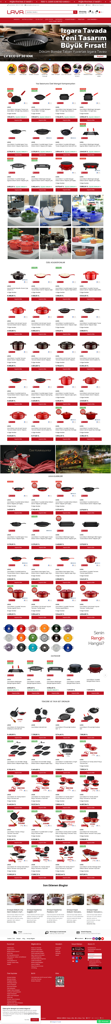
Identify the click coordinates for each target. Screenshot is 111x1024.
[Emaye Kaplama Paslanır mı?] (55, 899)
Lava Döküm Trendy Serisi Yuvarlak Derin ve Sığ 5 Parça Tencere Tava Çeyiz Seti (66, 832)
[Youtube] (73, 961)
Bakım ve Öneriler (36, 948)
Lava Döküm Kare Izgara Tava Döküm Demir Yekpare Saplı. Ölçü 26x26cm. (41, 572)
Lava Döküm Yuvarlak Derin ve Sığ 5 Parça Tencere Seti (42, 832)
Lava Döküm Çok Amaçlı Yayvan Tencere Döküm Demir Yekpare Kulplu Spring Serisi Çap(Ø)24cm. (90, 394)
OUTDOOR (58, 19)
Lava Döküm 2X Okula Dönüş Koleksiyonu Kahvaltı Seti (15, 728)
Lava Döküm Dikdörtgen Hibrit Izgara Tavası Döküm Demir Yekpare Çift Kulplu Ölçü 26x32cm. (91, 537)
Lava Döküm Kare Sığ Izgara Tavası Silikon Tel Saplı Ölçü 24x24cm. (66, 110)
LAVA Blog (34, 968)
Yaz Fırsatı (10, 89)
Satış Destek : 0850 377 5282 (16, 5)
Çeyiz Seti (10, 997)
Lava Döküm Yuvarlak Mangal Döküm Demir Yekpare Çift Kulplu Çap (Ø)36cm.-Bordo (94, 680)
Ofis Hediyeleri (11, 988)
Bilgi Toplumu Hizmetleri (38, 955)
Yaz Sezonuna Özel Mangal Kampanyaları (55, 83)
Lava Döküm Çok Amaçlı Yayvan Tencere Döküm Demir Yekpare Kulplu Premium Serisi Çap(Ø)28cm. (66, 359)
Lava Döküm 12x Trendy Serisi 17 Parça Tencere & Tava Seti (65, 867)
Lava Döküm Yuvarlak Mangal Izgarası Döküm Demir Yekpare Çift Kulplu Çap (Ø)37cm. (17, 179)
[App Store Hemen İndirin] (79, 953)
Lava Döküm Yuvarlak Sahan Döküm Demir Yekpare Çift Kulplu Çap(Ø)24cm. (66, 503)
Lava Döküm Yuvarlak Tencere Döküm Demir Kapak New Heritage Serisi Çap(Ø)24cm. (90, 429)
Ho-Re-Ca (39, 19)
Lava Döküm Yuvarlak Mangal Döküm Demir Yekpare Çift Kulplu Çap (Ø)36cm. (66, 179)
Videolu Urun (49, 138)
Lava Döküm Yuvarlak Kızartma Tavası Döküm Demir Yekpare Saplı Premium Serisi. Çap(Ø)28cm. (66, 324)
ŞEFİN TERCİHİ (49, 19)
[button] (101, 12)
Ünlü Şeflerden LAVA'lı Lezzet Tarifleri (41, 977)
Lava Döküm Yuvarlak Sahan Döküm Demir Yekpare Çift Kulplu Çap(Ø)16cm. (18, 503)
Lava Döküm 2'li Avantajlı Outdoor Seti (90, 728)
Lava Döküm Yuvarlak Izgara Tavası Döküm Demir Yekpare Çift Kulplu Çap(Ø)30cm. (42, 537)
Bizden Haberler (35, 981)
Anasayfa (58, 948)
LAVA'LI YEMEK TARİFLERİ (55, 21)
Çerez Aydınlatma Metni (31, 1013)
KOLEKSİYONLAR (69, 19)
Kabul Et (34, 1019)
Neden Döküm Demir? (13, 951)
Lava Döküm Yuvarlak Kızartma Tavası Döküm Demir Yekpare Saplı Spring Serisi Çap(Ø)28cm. (17, 394)
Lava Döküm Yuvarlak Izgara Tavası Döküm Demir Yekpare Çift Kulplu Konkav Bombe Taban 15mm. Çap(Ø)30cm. (42, 145)
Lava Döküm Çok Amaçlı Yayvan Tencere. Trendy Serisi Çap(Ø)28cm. (89, 607)
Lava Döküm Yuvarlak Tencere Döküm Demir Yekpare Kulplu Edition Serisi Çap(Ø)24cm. (91, 289)
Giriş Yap (58, 951)
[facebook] (96, 938)
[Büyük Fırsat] (55, 43)
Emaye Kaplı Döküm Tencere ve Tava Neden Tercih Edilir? (95, 911)
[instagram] (93, 938)
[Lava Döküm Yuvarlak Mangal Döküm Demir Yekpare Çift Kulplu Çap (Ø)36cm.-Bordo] (95, 669)
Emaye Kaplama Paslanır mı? (54, 911)
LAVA (9, 107)
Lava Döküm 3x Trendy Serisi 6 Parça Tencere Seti (16, 797)
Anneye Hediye (11, 977)
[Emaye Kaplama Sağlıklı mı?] (35, 899)
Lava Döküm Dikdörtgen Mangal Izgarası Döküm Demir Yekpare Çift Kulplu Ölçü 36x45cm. (41, 179)
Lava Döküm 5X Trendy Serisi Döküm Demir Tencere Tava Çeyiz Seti (18, 867)
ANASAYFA (17, 19)
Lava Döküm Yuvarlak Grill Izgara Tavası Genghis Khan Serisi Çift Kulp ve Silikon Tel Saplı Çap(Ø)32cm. (66, 145)
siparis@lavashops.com (32, 5)
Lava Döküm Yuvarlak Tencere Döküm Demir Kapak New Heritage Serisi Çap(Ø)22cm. (66, 429)
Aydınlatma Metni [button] (94, 965)
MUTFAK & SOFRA (27, 19)
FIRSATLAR (81, 19)
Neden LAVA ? (11, 949)
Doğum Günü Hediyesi (13, 990)
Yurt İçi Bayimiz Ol (12, 960)
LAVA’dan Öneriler (36, 979)
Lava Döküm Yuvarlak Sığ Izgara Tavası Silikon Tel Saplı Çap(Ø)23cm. (40, 110)
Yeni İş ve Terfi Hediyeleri (14, 992)
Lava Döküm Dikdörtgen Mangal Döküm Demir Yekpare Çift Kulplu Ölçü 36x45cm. (90, 179)
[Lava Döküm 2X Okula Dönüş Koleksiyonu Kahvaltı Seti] (18, 714)
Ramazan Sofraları (12, 1004)
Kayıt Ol (58, 949)
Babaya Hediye (11, 979)
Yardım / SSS (11, 938)
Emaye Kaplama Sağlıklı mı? (34, 911)
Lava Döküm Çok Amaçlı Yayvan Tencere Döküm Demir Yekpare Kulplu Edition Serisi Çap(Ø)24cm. (17, 324)
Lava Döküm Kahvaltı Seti (39, 727)
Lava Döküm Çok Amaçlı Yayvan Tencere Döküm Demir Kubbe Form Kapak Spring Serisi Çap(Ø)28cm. (42, 429)
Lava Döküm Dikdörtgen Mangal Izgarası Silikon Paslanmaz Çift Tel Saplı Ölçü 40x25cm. (90, 145)
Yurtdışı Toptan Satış (12, 962)
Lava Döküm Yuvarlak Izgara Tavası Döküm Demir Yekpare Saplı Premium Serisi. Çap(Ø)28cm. (90, 324)
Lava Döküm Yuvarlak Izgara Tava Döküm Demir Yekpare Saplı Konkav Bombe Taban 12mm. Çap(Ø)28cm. (18, 145)
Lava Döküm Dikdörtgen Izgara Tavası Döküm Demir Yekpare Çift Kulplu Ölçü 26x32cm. (66, 537)
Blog (24, 938)
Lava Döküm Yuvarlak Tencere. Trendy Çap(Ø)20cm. (89, 572)
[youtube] (102, 938)
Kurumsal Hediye (12, 986)
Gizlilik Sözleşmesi (36, 957)
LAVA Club (10, 953)
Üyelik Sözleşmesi (36, 960)
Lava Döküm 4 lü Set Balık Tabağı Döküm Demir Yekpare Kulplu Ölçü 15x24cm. (17, 762)
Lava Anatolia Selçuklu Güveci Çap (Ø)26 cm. (17, 289)
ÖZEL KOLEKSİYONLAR (55, 262)
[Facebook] (77, 957)
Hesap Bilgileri (31, 938)
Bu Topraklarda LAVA (13, 955)
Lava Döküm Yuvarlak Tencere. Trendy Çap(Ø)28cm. (65, 607)
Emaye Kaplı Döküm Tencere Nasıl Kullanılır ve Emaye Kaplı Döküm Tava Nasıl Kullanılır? (75, 911)
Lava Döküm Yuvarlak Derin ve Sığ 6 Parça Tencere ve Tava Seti (66, 762)
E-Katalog (10, 959)
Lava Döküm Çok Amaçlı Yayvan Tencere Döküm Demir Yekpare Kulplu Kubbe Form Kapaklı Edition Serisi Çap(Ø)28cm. (41, 324)
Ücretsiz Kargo (12, 138)
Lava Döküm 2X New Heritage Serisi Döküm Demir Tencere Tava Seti (90, 867)
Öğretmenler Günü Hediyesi (15, 1003)
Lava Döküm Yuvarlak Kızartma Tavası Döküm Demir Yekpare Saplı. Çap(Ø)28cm (90, 503)
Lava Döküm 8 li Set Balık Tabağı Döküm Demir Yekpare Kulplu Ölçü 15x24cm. (41, 762)
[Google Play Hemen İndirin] (79, 949)
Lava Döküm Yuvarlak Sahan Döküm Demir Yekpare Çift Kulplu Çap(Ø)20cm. (42, 503)
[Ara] (75, 12)
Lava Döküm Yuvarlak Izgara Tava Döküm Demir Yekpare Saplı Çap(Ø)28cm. (17, 537)
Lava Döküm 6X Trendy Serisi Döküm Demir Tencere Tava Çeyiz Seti (90, 832)
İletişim (89, 5)
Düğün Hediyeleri (12, 994)
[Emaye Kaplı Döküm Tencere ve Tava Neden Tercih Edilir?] (95, 899)
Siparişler (81, 5)
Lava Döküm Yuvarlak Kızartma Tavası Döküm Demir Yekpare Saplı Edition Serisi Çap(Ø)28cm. (41, 289)
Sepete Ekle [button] (18, 155)
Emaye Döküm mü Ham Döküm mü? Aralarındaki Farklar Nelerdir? (15, 911)
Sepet (57, 955)
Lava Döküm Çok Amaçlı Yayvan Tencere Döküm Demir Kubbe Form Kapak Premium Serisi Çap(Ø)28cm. (91, 359)
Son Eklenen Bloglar (55, 885)
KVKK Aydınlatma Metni (37, 953)
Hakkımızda (10, 948)
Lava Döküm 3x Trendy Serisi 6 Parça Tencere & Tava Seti (40, 797)
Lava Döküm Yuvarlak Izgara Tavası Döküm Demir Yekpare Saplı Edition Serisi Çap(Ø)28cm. (66, 289)
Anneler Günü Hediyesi (13, 999)
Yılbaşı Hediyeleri (12, 1001)
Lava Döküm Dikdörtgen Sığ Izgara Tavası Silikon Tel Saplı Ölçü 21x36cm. (90, 110)
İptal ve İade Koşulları (37, 951)
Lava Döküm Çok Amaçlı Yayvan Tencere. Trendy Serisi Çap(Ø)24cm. (41, 607)
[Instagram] (73, 957)
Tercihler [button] (26, 1019)
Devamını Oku (11, 922)
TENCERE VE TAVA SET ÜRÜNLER (55, 701)
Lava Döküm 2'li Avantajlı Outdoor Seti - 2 (66, 728)
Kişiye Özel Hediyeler (13, 995)
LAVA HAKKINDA (91, 19)
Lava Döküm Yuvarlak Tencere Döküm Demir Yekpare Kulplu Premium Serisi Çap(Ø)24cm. (16, 359)
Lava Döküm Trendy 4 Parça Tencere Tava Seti (15, 832)
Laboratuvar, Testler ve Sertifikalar (16, 957)
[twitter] (99, 938)
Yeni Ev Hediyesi (11, 984)
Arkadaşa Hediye (12, 983)
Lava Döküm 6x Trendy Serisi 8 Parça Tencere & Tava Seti (40, 867)
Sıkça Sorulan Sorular (37, 966)
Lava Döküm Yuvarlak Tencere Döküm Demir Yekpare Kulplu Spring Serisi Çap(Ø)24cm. (66, 394)
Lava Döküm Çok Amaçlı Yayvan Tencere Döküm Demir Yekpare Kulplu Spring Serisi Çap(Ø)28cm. (17, 429)
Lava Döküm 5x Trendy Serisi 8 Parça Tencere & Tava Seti (89, 797)
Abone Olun (95, 968)
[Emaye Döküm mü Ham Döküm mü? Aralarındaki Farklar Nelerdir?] (15, 899)
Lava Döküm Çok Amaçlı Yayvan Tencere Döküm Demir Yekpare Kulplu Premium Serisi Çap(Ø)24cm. (42, 359)
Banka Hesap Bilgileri (37, 962)
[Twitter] (80, 957)
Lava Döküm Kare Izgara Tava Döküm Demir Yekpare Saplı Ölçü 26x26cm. (66, 572)
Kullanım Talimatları (36, 949)
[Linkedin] (77, 961)
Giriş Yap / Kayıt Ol (98, 5)
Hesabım (58, 953)
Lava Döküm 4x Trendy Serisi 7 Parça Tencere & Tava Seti (65, 797)
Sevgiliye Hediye (11, 981)
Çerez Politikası (35, 964)
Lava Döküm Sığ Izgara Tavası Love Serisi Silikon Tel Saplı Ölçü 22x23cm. (18, 110)
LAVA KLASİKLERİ (55, 476)
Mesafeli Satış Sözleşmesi (38, 959)
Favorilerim (80, 938)
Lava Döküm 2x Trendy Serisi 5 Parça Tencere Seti (91, 762)
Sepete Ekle (18, 120)
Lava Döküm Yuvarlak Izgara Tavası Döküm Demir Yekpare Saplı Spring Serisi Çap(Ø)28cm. (42, 394)
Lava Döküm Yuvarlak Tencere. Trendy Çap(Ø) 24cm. (16, 607)
